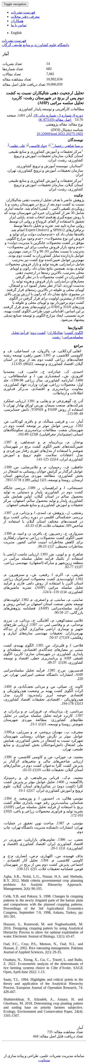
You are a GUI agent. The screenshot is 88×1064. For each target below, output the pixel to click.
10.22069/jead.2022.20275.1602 (60, 134)
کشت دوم (38, 333)
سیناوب (44, 1060)
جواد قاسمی (38, 146)
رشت (56, 337)
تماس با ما (18, 25)
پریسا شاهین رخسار (67, 146)
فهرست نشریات (23, 12)
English (16, 33)
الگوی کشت (74, 333)
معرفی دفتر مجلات (25, 16)
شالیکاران (55, 333)
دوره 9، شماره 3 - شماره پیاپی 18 (58, 115)
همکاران (17, 21)
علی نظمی (17, 146)
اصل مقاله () (55, 120)
